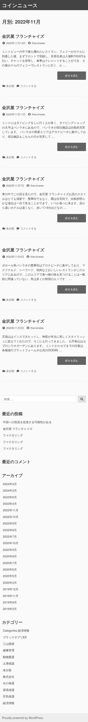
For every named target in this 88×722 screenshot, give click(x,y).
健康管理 (8, 650)
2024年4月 (10, 484)
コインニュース (20, 5)
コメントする (28, 86)
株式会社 (8, 676)
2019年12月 (10, 589)
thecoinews (38, 43)
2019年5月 (10, 609)
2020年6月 (10, 569)
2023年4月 (10, 504)
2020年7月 (10, 563)
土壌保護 (8, 663)
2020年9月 (10, 550)
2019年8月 (10, 602)
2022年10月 (10, 517)
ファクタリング (13, 435)
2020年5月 (10, 576)
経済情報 (8, 703)
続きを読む (71, 76)
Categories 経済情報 (16, 630)
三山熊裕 (8, 644)
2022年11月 (10, 510)
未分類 (7, 670)
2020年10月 (10, 543)
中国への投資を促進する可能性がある (27, 422)
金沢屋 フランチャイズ (23, 36)
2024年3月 (10, 490)
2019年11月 (10, 596)
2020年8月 (10, 556)
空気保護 (8, 696)
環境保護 (8, 690)
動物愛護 (8, 657)
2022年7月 (10, 536)
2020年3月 (10, 582)
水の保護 (8, 683)
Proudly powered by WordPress (22, 718)
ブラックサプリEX (15, 637)
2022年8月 (10, 530)
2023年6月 (10, 497)
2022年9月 (10, 523)
